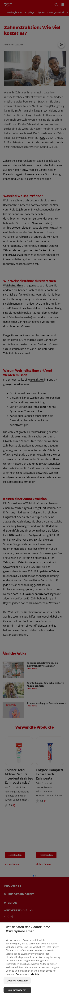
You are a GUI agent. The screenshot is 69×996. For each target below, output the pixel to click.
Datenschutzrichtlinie (27, 974)
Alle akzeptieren (17, 990)
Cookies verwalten (17, 980)
